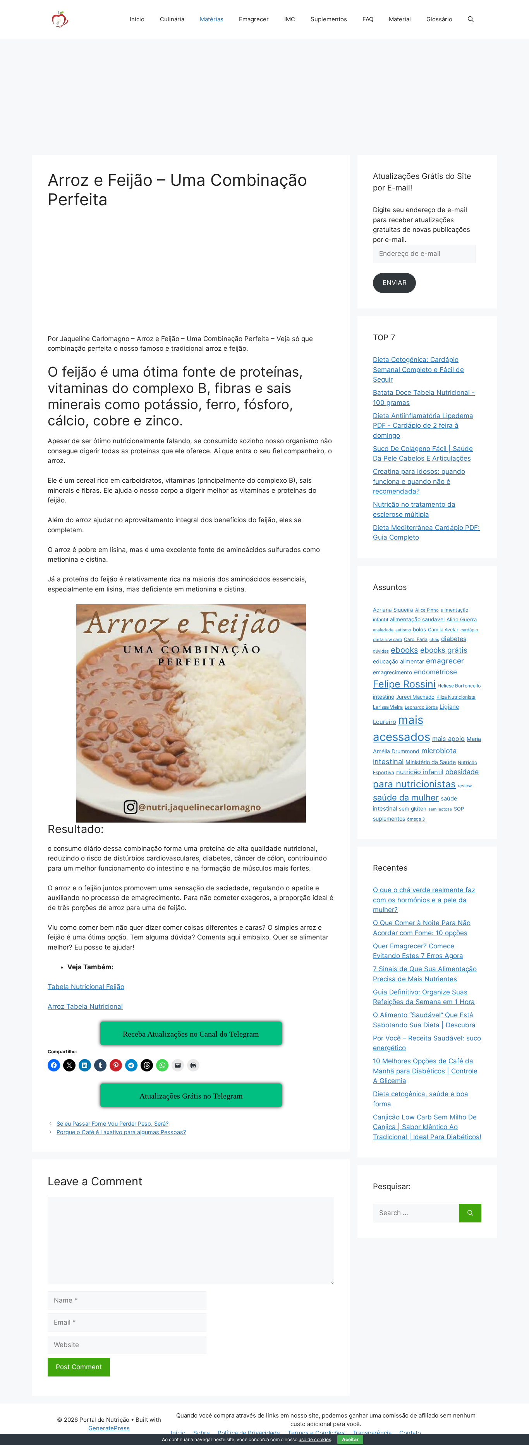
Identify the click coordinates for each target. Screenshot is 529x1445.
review (465, 785)
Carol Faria (416, 639)
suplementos (389, 818)
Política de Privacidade (249, 1432)
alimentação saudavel (417, 619)
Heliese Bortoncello (459, 686)
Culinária (172, 19)
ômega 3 (416, 819)
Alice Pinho (427, 610)
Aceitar (350, 1439)
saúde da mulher (406, 797)
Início (137, 19)
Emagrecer (254, 19)
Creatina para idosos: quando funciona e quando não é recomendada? (419, 481)
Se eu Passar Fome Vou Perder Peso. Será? (112, 1123)
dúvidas (381, 651)
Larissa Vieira (388, 707)
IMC (289, 19)
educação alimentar (398, 661)
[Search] (470, 1213)
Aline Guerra (462, 619)
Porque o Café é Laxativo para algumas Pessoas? (121, 1132)
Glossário (439, 19)
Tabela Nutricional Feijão (86, 987)
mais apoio (448, 738)
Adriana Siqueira (393, 610)
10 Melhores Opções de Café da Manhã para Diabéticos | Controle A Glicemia (425, 1071)
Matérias (211, 19)
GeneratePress (109, 1428)
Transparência (372, 1432)
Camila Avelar (443, 630)
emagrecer (445, 661)
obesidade (462, 772)
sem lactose (440, 809)
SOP (459, 809)
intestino (383, 697)
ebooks (404, 650)
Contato (410, 1432)
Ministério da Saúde (430, 762)
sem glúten (412, 809)
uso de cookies (315, 1439)
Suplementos (329, 19)
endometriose (435, 672)
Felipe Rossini (404, 684)
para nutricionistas (414, 784)
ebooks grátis (443, 650)
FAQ (367, 19)
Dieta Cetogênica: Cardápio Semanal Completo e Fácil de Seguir (418, 369)
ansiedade (383, 630)
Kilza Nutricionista (456, 697)
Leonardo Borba (421, 707)
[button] (470, 19)
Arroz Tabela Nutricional (85, 1006)
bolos (419, 629)
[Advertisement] (264, 93)
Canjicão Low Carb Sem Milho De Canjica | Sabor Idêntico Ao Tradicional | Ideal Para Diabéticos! (427, 1127)
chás (434, 639)
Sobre (201, 1432)
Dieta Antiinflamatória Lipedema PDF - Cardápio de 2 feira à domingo (423, 425)
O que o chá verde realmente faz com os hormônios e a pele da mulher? (424, 900)
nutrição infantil (419, 772)
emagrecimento (392, 672)
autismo (403, 630)
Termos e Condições (316, 1432)
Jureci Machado (415, 697)
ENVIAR (395, 282)
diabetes (453, 639)
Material (400, 19)
